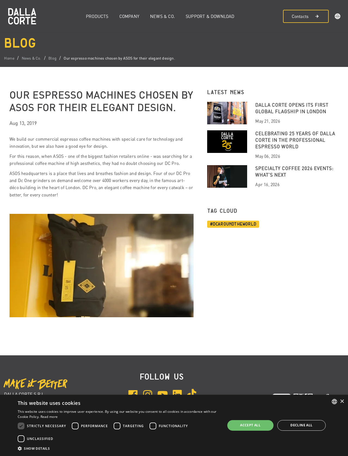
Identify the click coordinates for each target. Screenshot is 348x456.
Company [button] (129, 16)
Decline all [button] (301, 425)
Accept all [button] (250, 425)
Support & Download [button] (210, 16)
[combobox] (334, 401)
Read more (49, 416)
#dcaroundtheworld (233, 224)
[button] (337, 17)
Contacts (300, 16)
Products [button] (97, 16)
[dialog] (174, 425)
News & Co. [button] (162, 16)
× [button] (342, 401)
